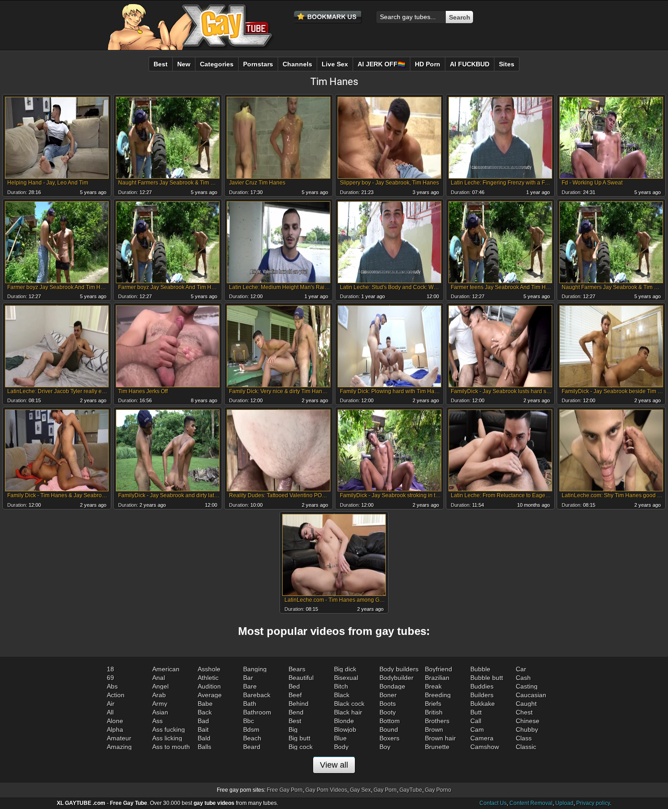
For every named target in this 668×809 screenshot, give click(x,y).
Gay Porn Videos (326, 790)
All (110, 712)
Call (475, 721)
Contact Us (493, 803)
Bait (203, 729)
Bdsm (251, 729)
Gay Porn (385, 790)
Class (524, 738)
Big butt (299, 738)
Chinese (527, 721)
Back (205, 712)
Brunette (437, 747)
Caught (526, 703)
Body (341, 747)
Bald (204, 738)
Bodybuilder (396, 677)
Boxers (389, 738)
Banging (255, 669)
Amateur (119, 738)
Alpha (115, 729)
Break (433, 686)
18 (110, 669)
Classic (526, 747)
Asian (160, 712)
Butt (476, 712)
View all (334, 764)
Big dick (345, 669)
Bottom (389, 721)
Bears (297, 669)
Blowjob (345, 729)
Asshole (209, 669)
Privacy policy (593, 803)
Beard (251, 747)
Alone (115, 721)
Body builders (399, 669)
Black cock (349, 703)
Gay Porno (438, 790)
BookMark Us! (328, 17)
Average (210, 695)
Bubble (480, 669)
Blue (340, 738)
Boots (387, 703)
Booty (387, 712)
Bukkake (482, 703)
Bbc (248, 721)
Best (295, 721)
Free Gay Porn (285, 790)
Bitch (341, 686)
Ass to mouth (171, 747)
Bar (248, 677)
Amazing (119, 747)
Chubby (527, 729)
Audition (209, 686)
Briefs (433, 703)
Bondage (392, 686)
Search (459, 17)
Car (521, 669)
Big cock (301, 747)
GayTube (410, 790)
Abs (112, 686)
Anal (158, 677)
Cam (477, 729)
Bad (203, 721)
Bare (250, 686)
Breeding (438, 695)
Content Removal (531, 803)
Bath (249, 703)
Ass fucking (168, 729)
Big (293, 729)
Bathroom (257, 712)
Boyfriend (438, 669)
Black (341, 695)
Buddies (482, 686)
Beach (252, 738)
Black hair (348, 712)
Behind (299, 703)
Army (159, 703)
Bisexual (346, 677)
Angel (160, 686)
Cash (523, 677)
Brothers (437, 721)
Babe (205, 703)
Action (116, 695)
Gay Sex (360, 790)
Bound (388, 729)
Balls (204, 747)
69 (110, 677)
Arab (159, 695)
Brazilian (437, 677)
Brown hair (440, 738)
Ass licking (167, 738)
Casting (527, 686)
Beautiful (301, 677)
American (165, 669)
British (434, 712)
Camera (482, 738)
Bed (294, 686)
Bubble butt (486, 677)
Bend (296, 712)
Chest (524, 712)
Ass (157, 721)
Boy (384, 747)
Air (111, 703)
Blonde (344, 721)
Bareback (256, 695)
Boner (388, 695)
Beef (295, 695)
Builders (482, 695)
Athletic (208, 677)
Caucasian (531, 695)
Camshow (484, 747)
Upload (564, 803)
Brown (434, 729)
